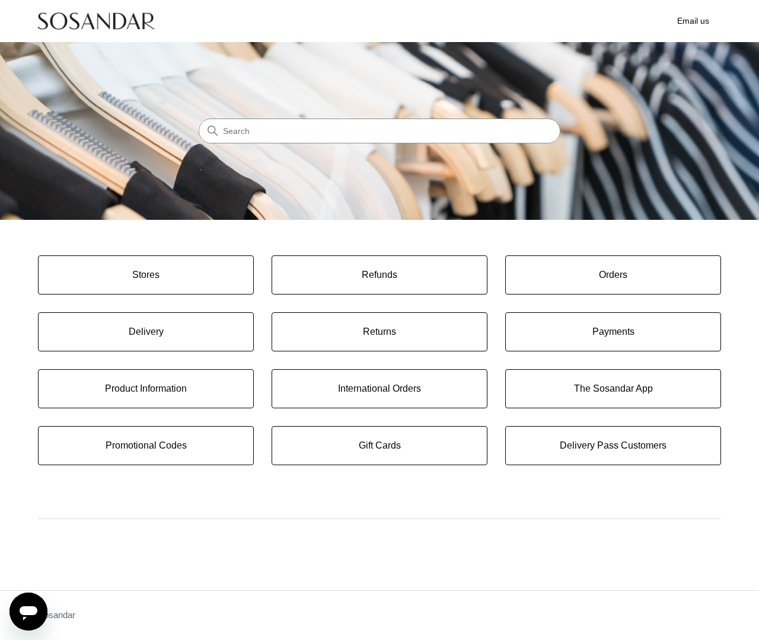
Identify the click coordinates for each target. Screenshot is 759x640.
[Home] (96, 21)
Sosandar (56, 615)
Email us (693, 20)
